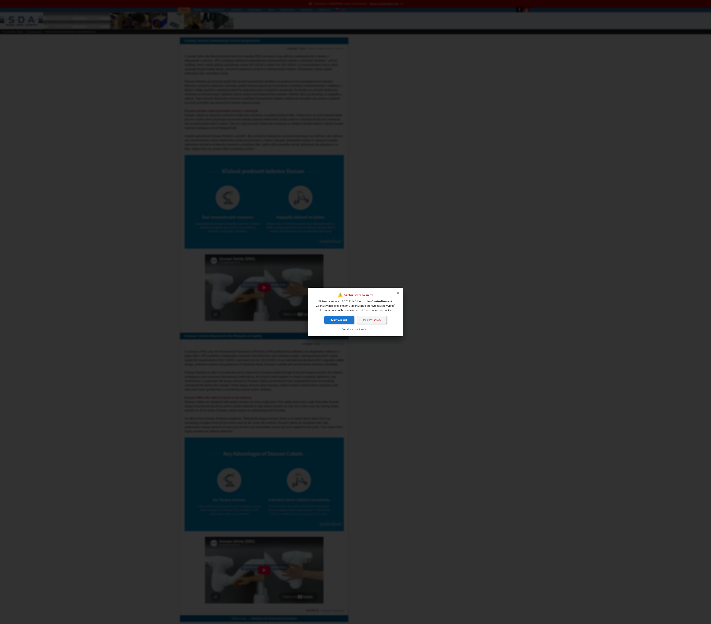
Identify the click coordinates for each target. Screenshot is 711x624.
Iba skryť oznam (372, 320)
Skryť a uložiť (339, 320)
